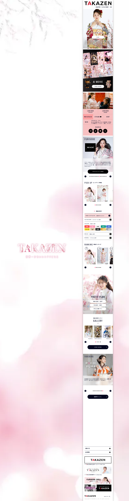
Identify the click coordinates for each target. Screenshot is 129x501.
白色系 (98, 226)
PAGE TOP (106, 496)
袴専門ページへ (98, 396)
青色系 (109, 226)
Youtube (100, 129)
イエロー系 (87, 229)
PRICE (90, 234)
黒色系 (98, 229)
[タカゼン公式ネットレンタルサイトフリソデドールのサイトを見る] (98, 480)
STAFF (108, 117)
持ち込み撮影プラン (98, 308)
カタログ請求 (105, 7)
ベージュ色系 (92, 229)
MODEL (91, 237)
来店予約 (98, 7)
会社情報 (87, 452)
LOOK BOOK (90, 111)
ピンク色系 (92, 226)
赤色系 (87, 226)
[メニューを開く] (111, 7)
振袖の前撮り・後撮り (98, 301)
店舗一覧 (87, 448)
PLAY (98, 37)
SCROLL (87, 47)
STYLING (97, 117)
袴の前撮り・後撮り (98, 305)
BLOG (86, 122)
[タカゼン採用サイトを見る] (98, 488)
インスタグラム (91, 130)
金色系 (103, 229)
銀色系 (109, 229)
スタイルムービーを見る (98, 171)
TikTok (95, 129)
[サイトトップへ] (90, 495)
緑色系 (103, 226)
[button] (85, 30)
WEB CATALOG (88, 117)
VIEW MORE (98, 86)
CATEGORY (93, 219)
